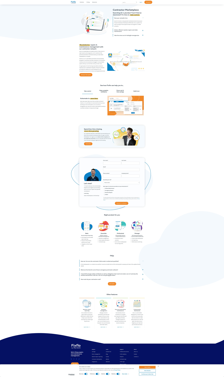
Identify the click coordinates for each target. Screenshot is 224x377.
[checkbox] (121, 191)
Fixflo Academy (123, 354)
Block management (96, 354)
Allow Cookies (147, 367)
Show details (124, 373)
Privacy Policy (117, 370)
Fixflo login (122, 361)
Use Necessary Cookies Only (147, 374)
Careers (135, 354)
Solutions (82, 2)
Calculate (88, 143)
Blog (107, 354)
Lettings (93, 351)
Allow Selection (147, 370)
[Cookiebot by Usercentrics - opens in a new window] (71, 375)
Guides (107, 356)
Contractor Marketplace (97, 359)
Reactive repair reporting (97, 356)
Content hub (108, 351)
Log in (141, 2)
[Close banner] (158, 366)
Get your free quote (86, 74)
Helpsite (121, 356)
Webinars (108, 361)
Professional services (124, 351)
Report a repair (123, 364)
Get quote (148, 2)
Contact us (136, 356)
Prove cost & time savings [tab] (120, 91)
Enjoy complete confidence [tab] (103, 91)
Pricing (88, 2)
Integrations (94, 361)
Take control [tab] (87, 91)
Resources (94, 2)
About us (136, 351)
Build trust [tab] (136, 91)
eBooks (107, 359)
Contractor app (123, 359)
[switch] (97, 374)
